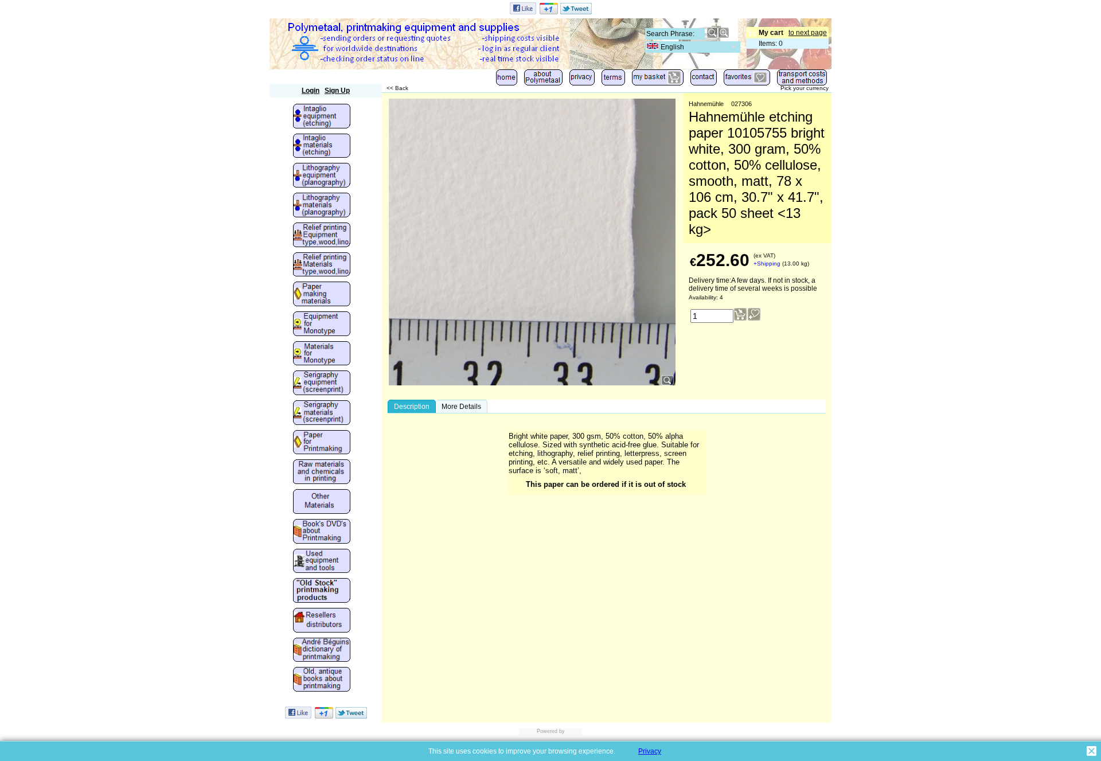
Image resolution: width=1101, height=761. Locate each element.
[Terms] (613, 80)
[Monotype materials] (321, 354)
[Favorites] (747, 80)
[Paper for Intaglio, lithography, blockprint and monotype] (321, 443)
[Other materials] (321, 502)
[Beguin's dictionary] (321, 651)
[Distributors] (321, 621)
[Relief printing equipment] (321, 236)
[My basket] (658, 80)
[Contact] (703, 80)
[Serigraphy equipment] (321, 383)
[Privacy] (582, 80)
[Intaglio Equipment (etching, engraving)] (321, 117)
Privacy (649, 751)
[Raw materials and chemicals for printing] (321, 472)
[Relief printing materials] (321, 265)
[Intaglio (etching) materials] (321, 147)
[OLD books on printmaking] (321, 680)
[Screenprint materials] (321, 413)
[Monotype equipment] (321, 324)
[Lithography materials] (321, 206)
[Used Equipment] (321, 562)
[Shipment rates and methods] (802, 80)
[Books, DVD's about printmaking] (321, 532)
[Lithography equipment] (321, 176)
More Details (461, 407)
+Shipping (766, 263)
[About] (543, 80)
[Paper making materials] (321, 295)
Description (412, 407)
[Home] (506, 80)
